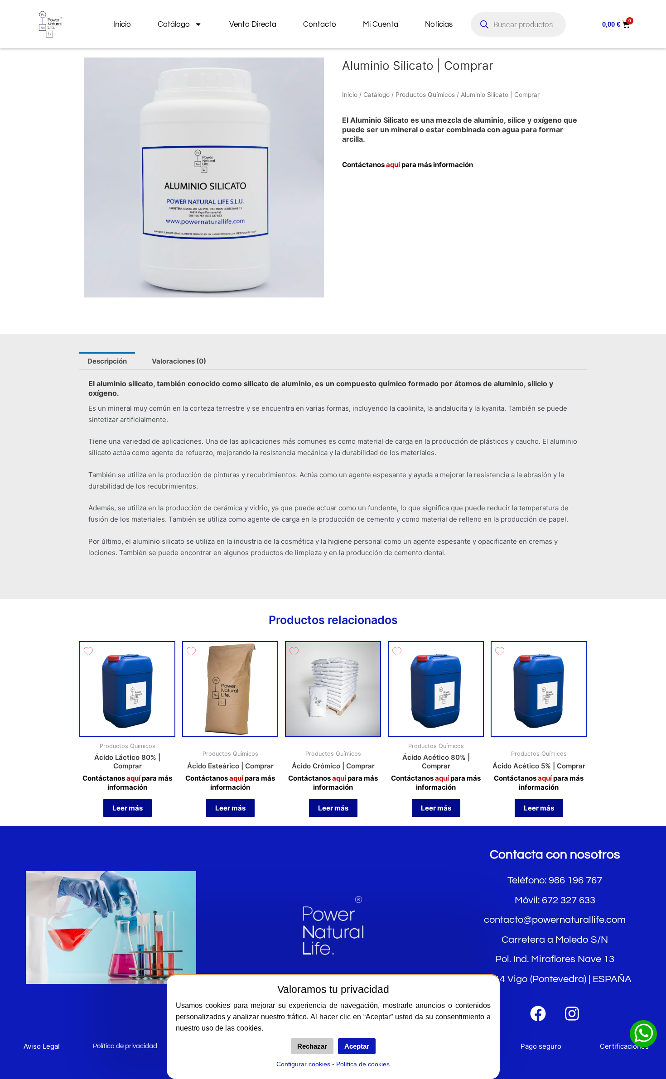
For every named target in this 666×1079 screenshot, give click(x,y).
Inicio (122, 24)
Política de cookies (363, 1064)
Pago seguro (541, 1046)
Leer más (127, 808)
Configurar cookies (303, 1064)
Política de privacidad (125, 1046)
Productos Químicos (425, 94)
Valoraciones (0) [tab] (179, 361)
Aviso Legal (42, 1046)
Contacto (319, 24)
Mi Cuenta (380, 24)
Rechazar (312, 1046)
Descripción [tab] (107, 361)
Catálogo (174, 24)
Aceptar (356, 1046)
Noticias (439, 24)
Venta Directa (252, 24)
